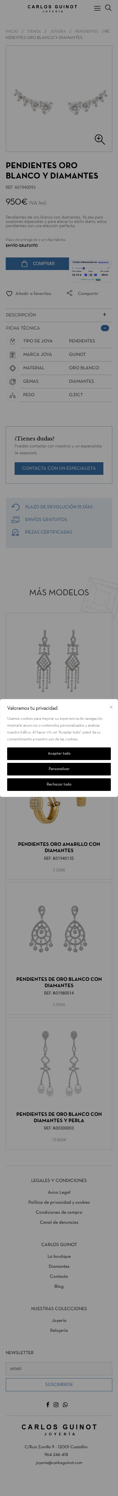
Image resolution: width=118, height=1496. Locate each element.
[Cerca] (111, 707)
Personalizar (59, 769)
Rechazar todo (59, 784)
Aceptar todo (59, 753)
